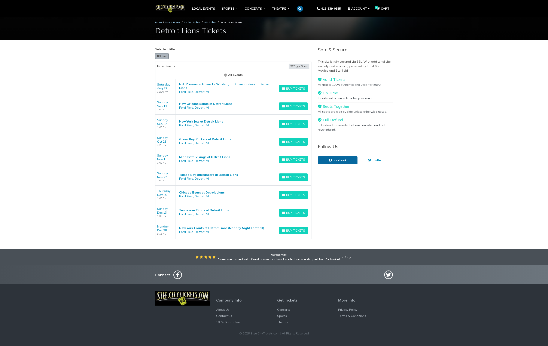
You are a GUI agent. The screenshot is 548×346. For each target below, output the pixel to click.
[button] (300, 8)
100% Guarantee (228, 322)
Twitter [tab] (376, 160)
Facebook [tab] (339, 160)
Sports (282, 316)
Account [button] (359, 8)
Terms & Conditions (352, 316)
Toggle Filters (300, 66)
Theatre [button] (279, 8)
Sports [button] (228, 8)
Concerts (283, 310)
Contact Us (224, 316)
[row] (233, 88)
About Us (222, 310)
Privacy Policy (347, 310)
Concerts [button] (254, 8)
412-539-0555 (331, 8)
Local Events (203, 8)
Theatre (282, 322)
